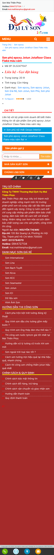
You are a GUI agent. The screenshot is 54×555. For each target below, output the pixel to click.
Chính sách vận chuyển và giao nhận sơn (27, 388)
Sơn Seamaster (13, 283)
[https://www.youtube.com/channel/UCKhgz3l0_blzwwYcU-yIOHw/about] (38, 178)
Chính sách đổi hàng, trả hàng (21, 383)
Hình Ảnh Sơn (12, 302)
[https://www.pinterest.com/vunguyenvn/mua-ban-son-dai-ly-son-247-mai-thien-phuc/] (31, 178)
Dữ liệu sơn (11, 298)
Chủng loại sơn (14, 172)
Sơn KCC (10, 277)
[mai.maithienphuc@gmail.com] (38, 551)
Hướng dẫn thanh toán (17, 393)
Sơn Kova (10, 272)
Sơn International (14, 257)
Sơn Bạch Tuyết (13, 267)
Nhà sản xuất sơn (16, 164)
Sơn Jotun (23, 91)
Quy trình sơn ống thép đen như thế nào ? (28, 329)
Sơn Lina (10, 262)
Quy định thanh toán (16, 398)
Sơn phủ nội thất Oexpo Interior (24, 129)
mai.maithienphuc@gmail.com (21, 9)
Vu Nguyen (9, 99)
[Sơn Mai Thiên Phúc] (27, 24)
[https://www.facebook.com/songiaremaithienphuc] (16, 178)
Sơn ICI (9, 293)
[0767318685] (5, 551)
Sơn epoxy (23, 87)
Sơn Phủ (35, 91)
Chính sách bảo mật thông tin (21, 378)
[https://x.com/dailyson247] (23, 178)
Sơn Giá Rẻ (11, 91)
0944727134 (15, 6)
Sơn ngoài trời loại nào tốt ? (20, 351)
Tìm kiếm (46, 156)
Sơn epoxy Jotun (40, 87)
